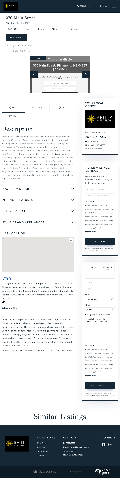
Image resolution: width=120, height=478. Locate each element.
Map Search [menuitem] (42, 443)
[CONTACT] (16, 37)
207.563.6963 (85, 6)
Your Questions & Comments (97, 315)
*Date (87, 295)
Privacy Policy (9, 308)
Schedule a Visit (107, 268)
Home (5, 350)
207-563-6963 (95, 137)
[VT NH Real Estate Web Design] (102, 472)
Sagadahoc (30, 350)
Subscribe (100, 241)
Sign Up (105, 6)
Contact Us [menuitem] (42, 456)
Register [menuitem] (41, 447)
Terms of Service (105, 395)
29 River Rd (73, 453)
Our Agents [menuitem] (42, 451)
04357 (52, 350)
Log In (96, 6)
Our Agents (99, 149)
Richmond (42, 350)
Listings (13, 350)
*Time (87, 305)
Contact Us (89, 149)
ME (20, 350)
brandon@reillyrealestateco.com (78, 447)
